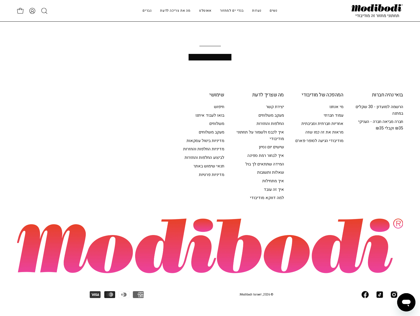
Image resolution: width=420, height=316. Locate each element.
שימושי (216, 95)
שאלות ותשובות (270, 172)
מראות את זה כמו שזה (324, 132)
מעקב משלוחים (271, 115)
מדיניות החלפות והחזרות (203, 149)
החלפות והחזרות (270, 124)
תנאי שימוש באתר (208, 166)
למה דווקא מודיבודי (267, 198)
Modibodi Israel (250, 294)
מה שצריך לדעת (268, 95)
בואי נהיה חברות (387, 95)
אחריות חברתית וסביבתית (322, 124)
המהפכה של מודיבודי (322, 95)
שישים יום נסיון (271, 147)
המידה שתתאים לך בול (264, 164)
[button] (256, 10)
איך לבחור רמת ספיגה (265, 156)
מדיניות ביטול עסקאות (205, 141)
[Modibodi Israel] (377, 10)
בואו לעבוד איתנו (209, 115)
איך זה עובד (273, 190)
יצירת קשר (275, 107)
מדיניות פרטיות (211, 174)
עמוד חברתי (333, 115)
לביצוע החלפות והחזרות (204, 158)
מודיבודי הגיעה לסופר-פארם (319, 141)
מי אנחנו (336, 107)
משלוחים (216, 124)
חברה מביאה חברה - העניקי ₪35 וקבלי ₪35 (380, 125)
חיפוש (219, 107)
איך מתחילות (273, 181)
